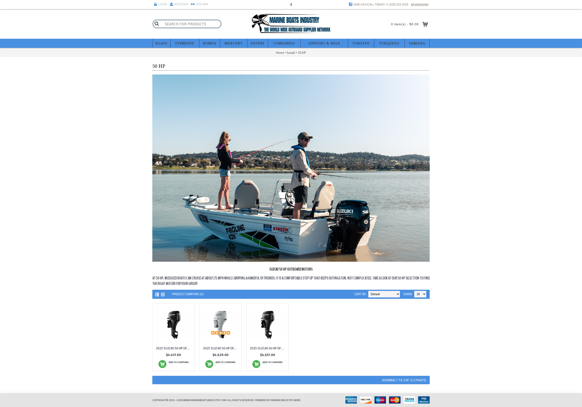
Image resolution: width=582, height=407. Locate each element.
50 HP (302, 52)
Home (280, 52)
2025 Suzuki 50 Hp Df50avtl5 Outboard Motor (268, 348)
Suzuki (291, 52)
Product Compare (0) (188, 294)
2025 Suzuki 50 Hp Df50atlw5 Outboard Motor (221, 348)
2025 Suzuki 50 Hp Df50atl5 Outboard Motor (174, 348)
